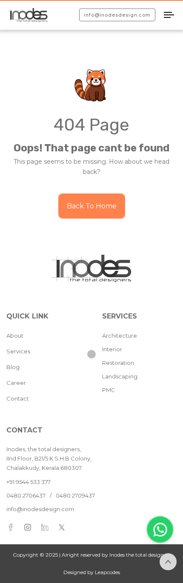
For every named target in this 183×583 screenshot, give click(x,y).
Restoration (118, 362)
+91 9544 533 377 (28, 481)
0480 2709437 (75, 495)
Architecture (119, 335)
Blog (13, 367)
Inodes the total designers (139, 555)
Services (18, 351)
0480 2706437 (26, 495)
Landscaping (119, 376)
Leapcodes (107, 572)
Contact (17, 398)
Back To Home (92, 206)
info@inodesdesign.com (40, 509)
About (14, 335)
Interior (112, 349)
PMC (108, 390)
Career (16, 382)
